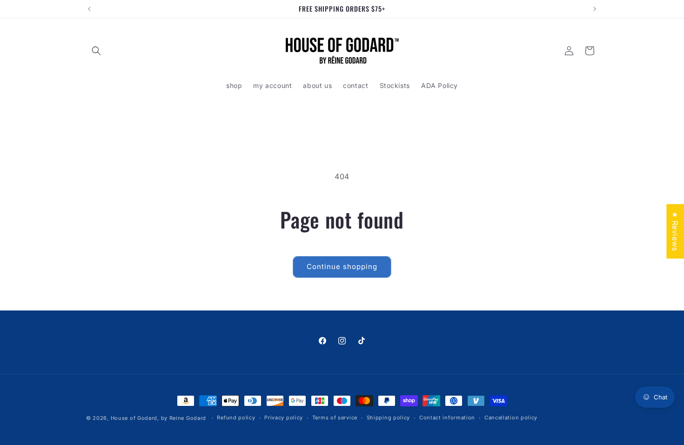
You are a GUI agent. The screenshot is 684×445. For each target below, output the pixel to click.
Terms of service (334, 417)
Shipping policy (388, 417)
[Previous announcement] (89, 9)
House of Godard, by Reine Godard (158, 418)
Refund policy (236, 417)
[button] (96, 50)
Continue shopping (342, 266)
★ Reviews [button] (675, 231)
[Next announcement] (594, 9)
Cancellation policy (510, 417)
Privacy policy (283, 417)
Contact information (447, 417)
